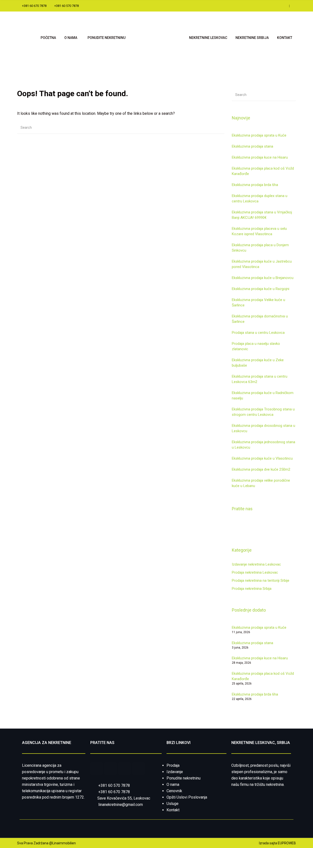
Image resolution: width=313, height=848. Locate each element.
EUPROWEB (287, 843)
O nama (70, 38)
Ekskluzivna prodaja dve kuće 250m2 (261, 469)
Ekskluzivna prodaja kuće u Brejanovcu (262, 278)
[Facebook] (96, 768)
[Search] (218, 127)
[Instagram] (138, 768)
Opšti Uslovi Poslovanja (187, 797)
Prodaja (173, 765)
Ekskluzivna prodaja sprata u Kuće (259, 135)
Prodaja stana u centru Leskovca (258, 332)
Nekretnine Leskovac (208, 38)
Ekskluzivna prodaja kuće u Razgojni (260, 289)
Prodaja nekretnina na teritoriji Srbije (260, 580)
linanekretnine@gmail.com (120, 804)
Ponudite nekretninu (106, 38)
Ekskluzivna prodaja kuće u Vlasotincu (262, 458)
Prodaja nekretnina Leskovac (255, 572)
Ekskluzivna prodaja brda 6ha (255, 185)
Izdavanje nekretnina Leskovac (256, 564)
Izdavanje (175, 771)
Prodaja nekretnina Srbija (251, 588)
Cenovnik (174, 791)
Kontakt (284, 38)
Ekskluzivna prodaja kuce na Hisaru (260, 157)
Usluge (173, 803)
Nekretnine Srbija (252, 38)
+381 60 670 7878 (114, 792)
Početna (48, 38)
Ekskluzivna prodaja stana (252, 146)
